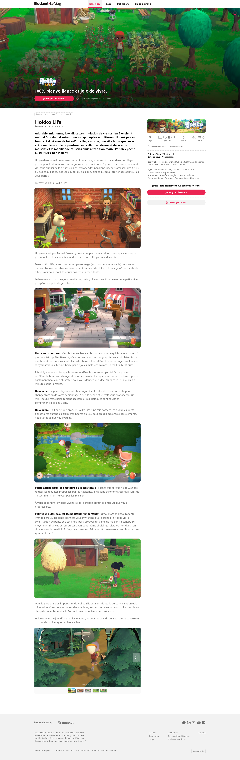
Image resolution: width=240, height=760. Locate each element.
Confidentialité (83, 750)
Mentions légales (42, 750)
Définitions (123, 3)
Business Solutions (176, 739)
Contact (202, 732)
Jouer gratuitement (54, 98)
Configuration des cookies (104, 750)
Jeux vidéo (95, 3)
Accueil (152, 732)
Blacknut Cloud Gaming (179, 736)
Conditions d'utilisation (63, 750)
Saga (109, 3)
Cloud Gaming (143, 3)
